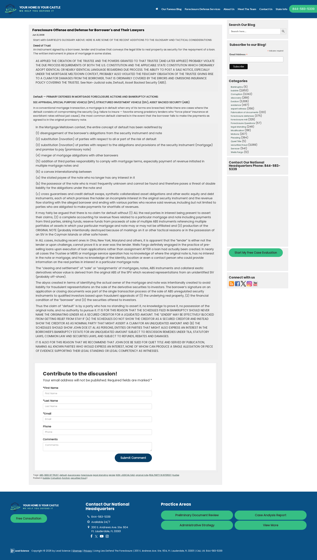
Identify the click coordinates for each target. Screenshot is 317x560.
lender (112, 475)
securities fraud (78, 478)
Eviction (66, 478)
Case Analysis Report (270, 515)
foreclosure (86, 475)
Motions (235, 134)
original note (142, 475)
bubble (46, 478)
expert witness (238, 108)
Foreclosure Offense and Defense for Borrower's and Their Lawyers (88, 30)
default (63, 475)
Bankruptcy (237, 86)
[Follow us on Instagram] (249, 283)
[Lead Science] (19, 551)
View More (270, 525)
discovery (236, 97)
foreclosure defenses (242, 116)
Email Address (238, 54)
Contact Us (265, 9)
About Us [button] (229, 9)
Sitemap (77, 550)
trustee (175, 475)
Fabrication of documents (244, 112)
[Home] (157, 9)
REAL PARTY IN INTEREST (160, 475)
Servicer (235, 148)
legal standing (100, 475)
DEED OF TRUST (51, 475)
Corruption (56, 478)
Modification (237, 130)
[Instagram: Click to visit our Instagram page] (107, 536)
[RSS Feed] (231, 283)
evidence (236, 105)
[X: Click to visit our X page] (96, 536)
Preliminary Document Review (197, 515)
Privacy (88, 550)
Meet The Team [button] (247, 9)
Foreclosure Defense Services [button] (202, 9)
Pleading (235, 137)
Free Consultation (28, 518)
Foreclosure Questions (243, 123)
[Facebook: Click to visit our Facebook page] (91, 536)
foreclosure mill (239, 119)
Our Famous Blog (171, 9)
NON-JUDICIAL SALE (125, 475)
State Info (281, 9)
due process (74, 475)
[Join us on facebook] (237, 283)
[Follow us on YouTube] (255, 283)
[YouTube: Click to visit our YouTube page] (101, 536)
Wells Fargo (237, 152)
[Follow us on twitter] (243, 283)
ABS (41, 475)
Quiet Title (236, 141)
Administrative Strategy (197, 525)
